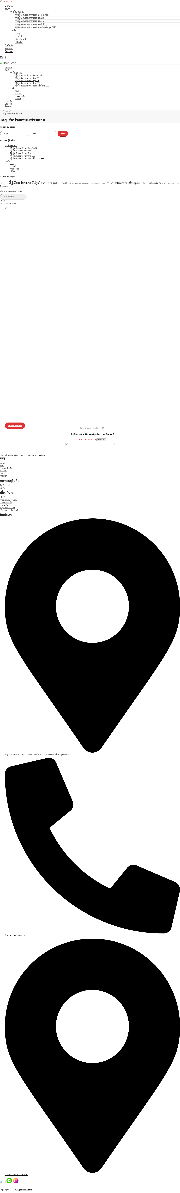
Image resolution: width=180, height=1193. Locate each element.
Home (7, 111)
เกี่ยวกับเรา (4, 497)
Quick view (101, 440)
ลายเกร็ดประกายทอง (118, 183)
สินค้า (2, 465)
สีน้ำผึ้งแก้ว (144, 183)
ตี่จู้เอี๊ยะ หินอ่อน (11, 145)
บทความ (3, 473)
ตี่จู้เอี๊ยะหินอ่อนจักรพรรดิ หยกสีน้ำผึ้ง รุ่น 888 (27, 158)
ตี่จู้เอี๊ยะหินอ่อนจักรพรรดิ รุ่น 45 (22, 153)
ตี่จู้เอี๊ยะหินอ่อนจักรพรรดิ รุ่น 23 (22, 150)
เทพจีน (7, 161)
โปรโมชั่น (3, 470)
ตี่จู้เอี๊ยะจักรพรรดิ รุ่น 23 (46, 183)
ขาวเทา (6, 183)
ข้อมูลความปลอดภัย (7, 507)
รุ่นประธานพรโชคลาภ (100, 183)
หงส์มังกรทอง (154, 183)
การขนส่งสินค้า (6, 468)
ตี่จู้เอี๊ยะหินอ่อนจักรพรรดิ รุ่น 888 (22, 156)
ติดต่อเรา (3, 476)
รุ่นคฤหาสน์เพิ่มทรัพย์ (88, 183)
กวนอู (12, 163)
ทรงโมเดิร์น (63, 183)
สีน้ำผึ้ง (138, 183)
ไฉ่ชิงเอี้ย (13, 171)
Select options (15, 425)
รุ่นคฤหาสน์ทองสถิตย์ (75, 183)
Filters (2, 200)
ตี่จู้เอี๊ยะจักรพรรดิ (21, 182)
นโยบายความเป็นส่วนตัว (9, 510)
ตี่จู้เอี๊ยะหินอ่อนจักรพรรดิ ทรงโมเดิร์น (24, 148)
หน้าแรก (3, 463)
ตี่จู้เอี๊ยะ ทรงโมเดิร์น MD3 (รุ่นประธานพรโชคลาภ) (92, 434)
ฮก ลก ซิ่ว (13, 166)
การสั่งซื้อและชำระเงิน (8, 500)
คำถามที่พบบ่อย (6, 505)
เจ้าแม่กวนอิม (15, 169)
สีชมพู (132, 183)
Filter (63, 133)
